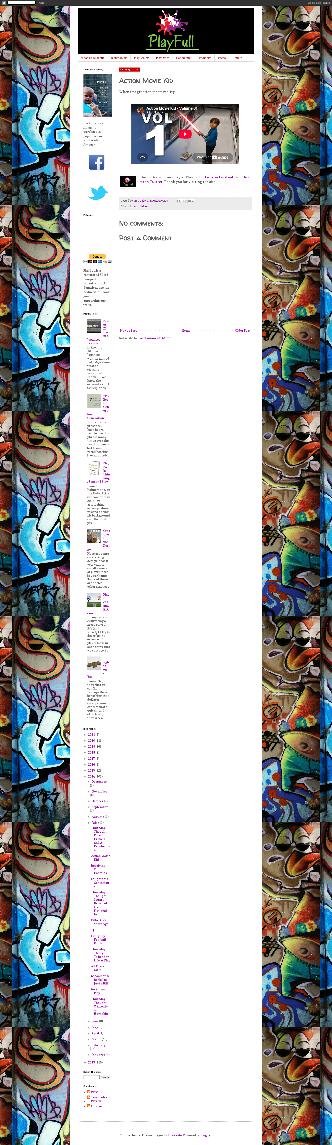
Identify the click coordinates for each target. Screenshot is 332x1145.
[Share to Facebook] (189, 201)
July (95, 823)
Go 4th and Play (99, 991)
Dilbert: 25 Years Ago (99, 922)
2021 (91, 734)
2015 (91, 770)
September (100, 807)
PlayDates (162, 58)
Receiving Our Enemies (99, 869)
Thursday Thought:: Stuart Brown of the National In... (99, 903)
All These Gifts (98, 968)
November (99, 791)
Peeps (222, 58)
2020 (91, 740)
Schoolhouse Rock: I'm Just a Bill (100, 979)
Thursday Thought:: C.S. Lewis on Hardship (99, 1006)
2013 (91, 1062)
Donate (237, 58)
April (96, 1033)
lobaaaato (175, 1135)
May (95, 1027)
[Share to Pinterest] (193, 201)
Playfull (97, 1092)
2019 (91, 746)
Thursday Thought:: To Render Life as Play (100, 954)
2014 (91, 776)
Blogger (206, 1135)
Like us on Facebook (218, 177)
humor (134, 206)
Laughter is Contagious (100, 882)
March (97, 1039)
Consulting (183, 58)
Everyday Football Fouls (98, 939)
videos (144, 206)
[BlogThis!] (182, 201)
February (98, 1045)
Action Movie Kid (100, 857)
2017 (91, 758)
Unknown (98, 1106)
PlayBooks (204, 58)
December (99, 781)
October (98, 801)
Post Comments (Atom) (155, 338)
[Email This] (178, 201)
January (98, 1055)
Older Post (242, 330)
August (97, 817)
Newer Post (128, 330)
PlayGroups (141, 58)
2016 (91, 764)
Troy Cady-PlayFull (99, 1099)
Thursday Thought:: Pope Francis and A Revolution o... (100, 839)
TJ (92, 930)
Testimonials (118, 58)
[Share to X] (186, 201)
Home (186, 330)
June (95, 1021)
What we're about (92, 58)
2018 (91, 752)
